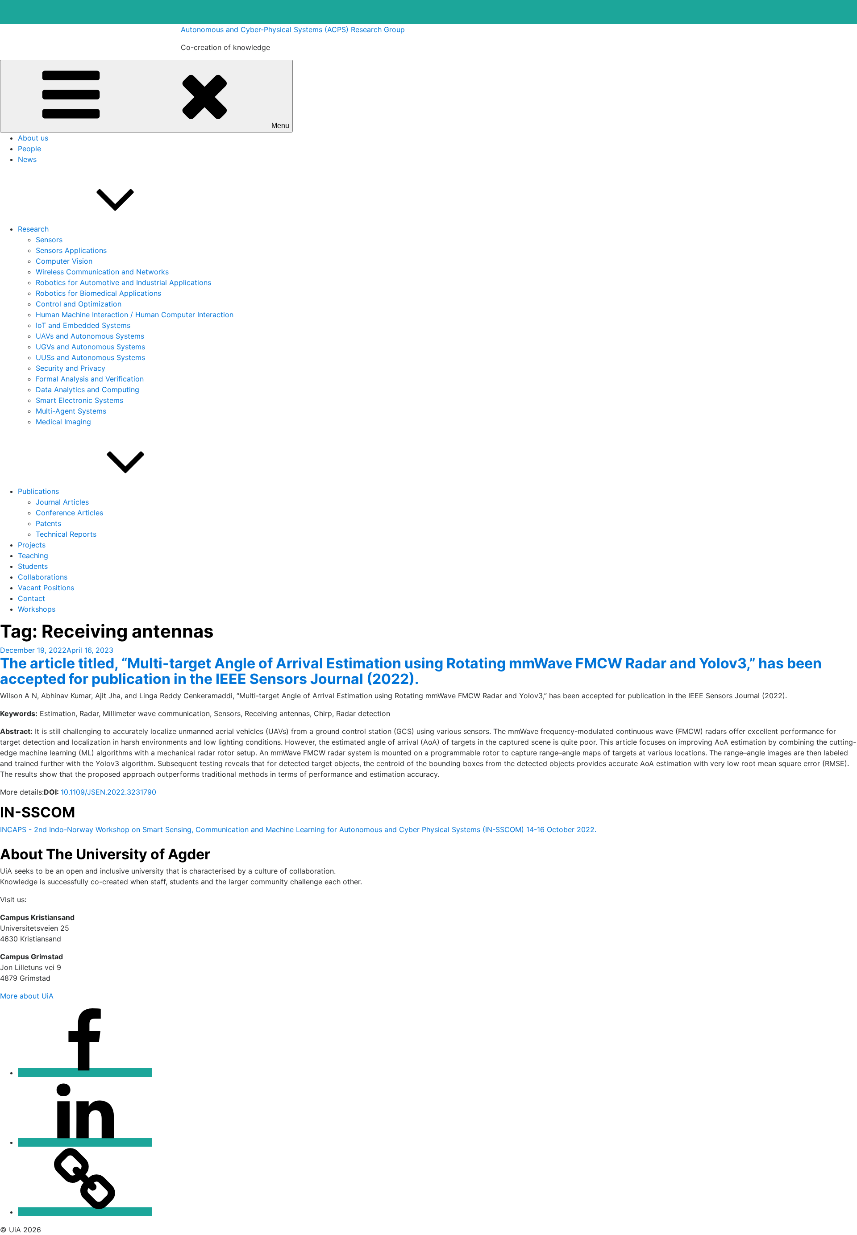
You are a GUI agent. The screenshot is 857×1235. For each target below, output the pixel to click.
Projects (32, 544)
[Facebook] (85, 1072)
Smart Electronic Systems (79, 400)
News (27, 159)
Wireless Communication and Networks (102, 271)
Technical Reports (66, 534)
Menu (280, 125)
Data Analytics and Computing (87, 389)
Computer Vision (64, 261)
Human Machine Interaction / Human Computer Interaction (134, 314)
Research (33, 228)
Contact (31, 598)
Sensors (49, 239)
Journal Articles (62, 501)
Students (33, 566)
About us (33, 137)
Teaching (33, 555)
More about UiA (27, 995)
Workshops (36, 609)
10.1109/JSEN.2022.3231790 (108, 791)
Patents (48, 523)
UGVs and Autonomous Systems (90, 346)
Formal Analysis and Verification (90, 378)
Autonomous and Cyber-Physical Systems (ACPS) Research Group (293, 29)
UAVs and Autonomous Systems (90, 336)
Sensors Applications (71, 250)
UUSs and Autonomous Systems (90, 357)
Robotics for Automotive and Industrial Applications (123, 282)
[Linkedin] (85, 1142)
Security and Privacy (70, 368)
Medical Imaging (63, 421)
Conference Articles (69, 512)
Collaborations (42, 576)
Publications (38, 491)
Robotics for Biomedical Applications (98, 293)
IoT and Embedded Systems (83, 325)
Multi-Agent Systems (71, 410)
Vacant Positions (46, 587)
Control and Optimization (78, 303)
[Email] (85, 1211)
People (29, 148)
